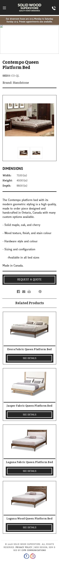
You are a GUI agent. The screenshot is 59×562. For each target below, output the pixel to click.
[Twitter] (34, 291)
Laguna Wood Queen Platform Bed (29, 518)
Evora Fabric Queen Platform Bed (29, 349)
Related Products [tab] (29, 303)
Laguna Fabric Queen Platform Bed (29, 462)
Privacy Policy (24, 547)
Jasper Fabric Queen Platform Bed (29, 405)
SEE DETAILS (29, 358)
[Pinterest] (40, 291)
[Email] (23, 291)
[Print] (29, 291)
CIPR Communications (34, 550)
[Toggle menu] (4, 7)
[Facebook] (18, 291)
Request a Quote (29, 279)
